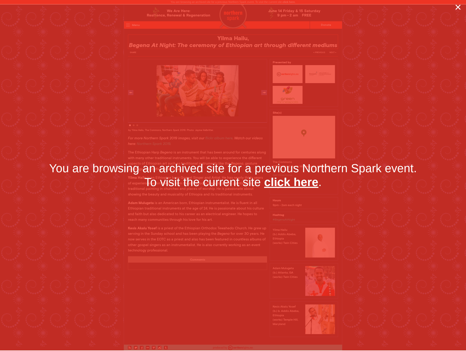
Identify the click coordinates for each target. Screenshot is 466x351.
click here (291, 182)
